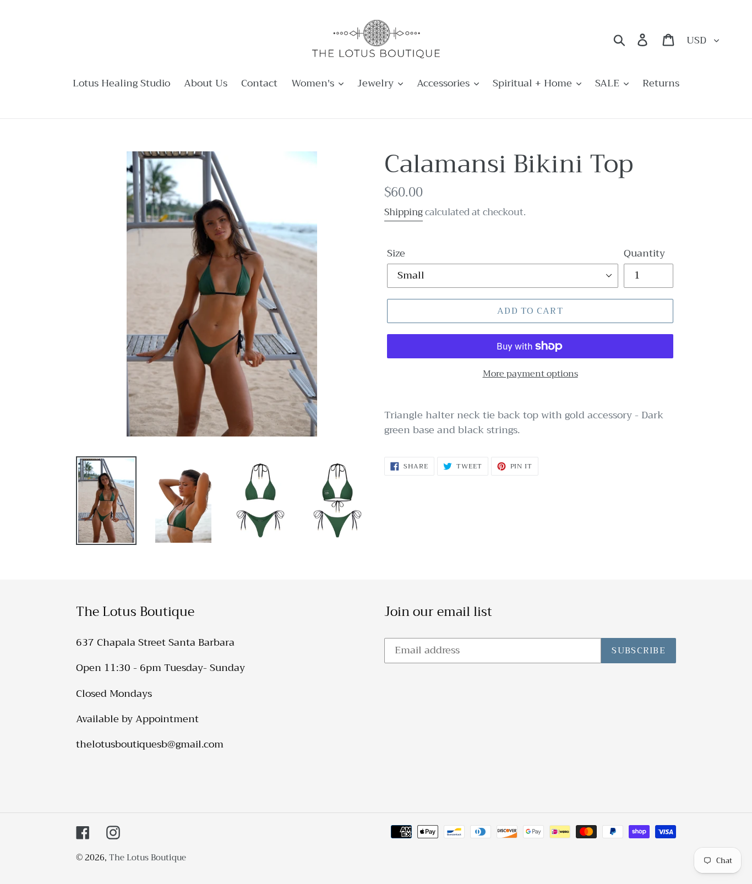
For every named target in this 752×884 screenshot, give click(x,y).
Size (396, 253)
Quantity (644, 253)
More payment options (530, 373)
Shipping (403, 212)
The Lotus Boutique (147, 857)
